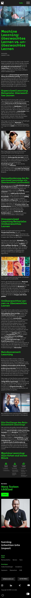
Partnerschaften (5, 560)
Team (20, 560)
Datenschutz (13, 570)
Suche (21, 3)
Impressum (4, 570)
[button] (2, 595)
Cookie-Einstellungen (7, 567)
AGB (20, 570)
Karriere (15, 560)
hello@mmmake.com (8, 578)
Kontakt (5, 494)
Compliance (18, 567)
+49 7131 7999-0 (23, 578)
